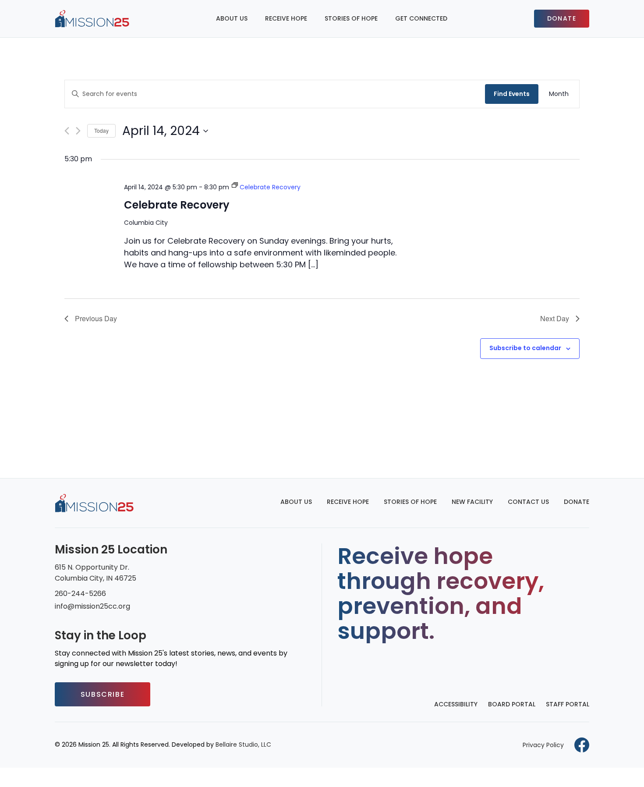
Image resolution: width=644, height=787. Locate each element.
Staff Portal (567, 704)
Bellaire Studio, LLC (243, 744)
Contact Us (528, 501)
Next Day (554, 318)
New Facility (472, 501)
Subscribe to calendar (525, 348)
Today (101, 130)
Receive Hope (286, 18)
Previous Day (96, 318)
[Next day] (78, 131)
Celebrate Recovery (177, 205)
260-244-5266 (80, 593)
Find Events (512, 93)
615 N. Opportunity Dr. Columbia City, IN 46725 (95, 572)
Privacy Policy (543, 745)
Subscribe (102, 694)
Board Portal (511, 704)
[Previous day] (66, 131)
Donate (561, 18)
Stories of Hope (351, 18)
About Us (232, 18)
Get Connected (421, 18)
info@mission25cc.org (92, 606)
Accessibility (456, 704)
